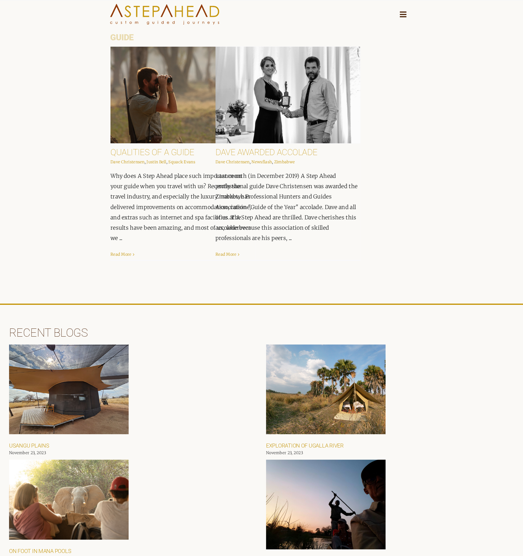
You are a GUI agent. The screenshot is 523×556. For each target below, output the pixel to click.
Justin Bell (156, 162)
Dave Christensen (127, 162)
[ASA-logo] (164, 7)
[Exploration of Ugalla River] (326, 389)
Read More (121, 254)
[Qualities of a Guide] (182, 95)
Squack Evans (181, 162)
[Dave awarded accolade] (287, 95)
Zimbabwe (284, 162)
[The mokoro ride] (326, 504)
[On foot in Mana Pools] (69, 500)
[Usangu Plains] (69, 389)
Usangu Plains (29, 445)
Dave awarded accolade (266, 152)
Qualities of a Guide (152, 152)
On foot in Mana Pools (40, 551)
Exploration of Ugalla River (305, 445)
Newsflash (262, 162)
